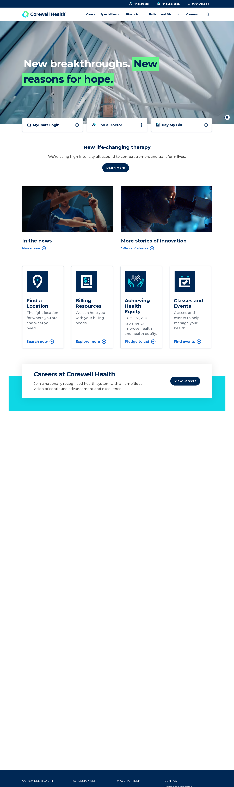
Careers (192, 14)
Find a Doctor (109, 125)
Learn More (115, 168)
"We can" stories (134, 248)
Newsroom (31, 248)
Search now (37, 341)
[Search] (208, 14)
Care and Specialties (101, 14)
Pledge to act (137, 341)
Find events (184, 341)
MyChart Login (46, 125)
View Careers (185, 381)
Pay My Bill (172, 125)
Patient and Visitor (163, 14)
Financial (132, 14)
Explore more (88, 341)
